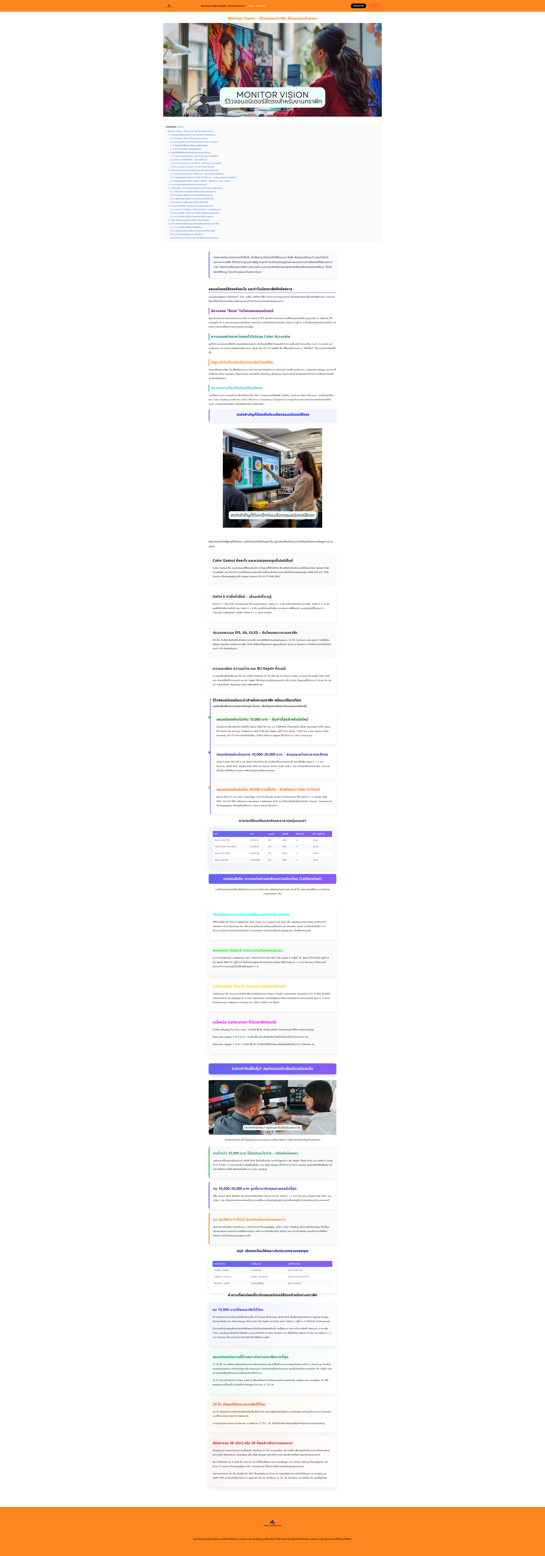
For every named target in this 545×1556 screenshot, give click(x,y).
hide (180, 127)
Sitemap (260, 6)
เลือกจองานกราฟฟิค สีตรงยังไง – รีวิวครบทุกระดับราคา (223, 6)
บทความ (251, 6)
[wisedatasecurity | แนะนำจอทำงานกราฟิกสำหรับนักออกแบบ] (180, 6)
